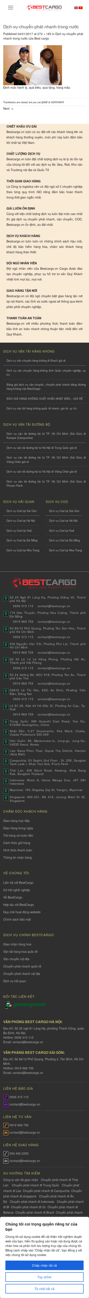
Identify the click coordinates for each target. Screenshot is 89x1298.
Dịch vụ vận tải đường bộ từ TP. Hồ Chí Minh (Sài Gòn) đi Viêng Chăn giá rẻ (46, 459)
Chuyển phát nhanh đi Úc (28, 1207)
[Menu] (10, 7)
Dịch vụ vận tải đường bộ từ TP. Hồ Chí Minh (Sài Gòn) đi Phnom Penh (46, 483)
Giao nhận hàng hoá (17, 944)
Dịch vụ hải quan (14, 981)
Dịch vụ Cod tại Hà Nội (20, 520)
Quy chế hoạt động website (22, 912)
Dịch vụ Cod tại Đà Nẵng (21, 540)
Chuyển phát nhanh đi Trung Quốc (35, 1185)
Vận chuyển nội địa (16, 959)
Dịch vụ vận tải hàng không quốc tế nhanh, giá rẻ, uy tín (41, 408)
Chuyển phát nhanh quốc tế (22, 966)
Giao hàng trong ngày (18, 828)
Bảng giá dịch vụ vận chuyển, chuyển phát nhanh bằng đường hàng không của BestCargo (46, 386)
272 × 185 (44, 34)
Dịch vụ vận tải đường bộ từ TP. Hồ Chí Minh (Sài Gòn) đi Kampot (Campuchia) (46, 436)
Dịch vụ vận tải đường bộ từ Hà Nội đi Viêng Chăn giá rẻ (41, 471)
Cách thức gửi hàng (16, 843)
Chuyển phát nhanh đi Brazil (34, 1212)
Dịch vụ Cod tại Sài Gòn (21, 511)
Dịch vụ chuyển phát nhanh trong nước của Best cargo (43, 36)
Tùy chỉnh (44, 1277)
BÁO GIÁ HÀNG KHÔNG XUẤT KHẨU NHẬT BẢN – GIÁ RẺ (44, 398)
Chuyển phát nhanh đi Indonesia (32, 1201)
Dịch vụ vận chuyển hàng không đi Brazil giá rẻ (35, 360)
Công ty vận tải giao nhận (20, 1180)
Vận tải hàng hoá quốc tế (20, 951)
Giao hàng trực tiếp (16, 820)
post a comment (53, 102)
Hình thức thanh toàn (17, 850)
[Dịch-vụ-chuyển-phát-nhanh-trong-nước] (32, 65)
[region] (44, 1257)
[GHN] (29, 1004)
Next (8, 108)
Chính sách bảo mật (17, 919)
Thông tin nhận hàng (17, 857)
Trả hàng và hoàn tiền (18, 835)
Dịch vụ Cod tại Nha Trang (22, 550)
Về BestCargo (12, 897)
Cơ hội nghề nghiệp (16, 890)
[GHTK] (8, 1004)
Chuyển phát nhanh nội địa (21, 973)
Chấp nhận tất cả (44, 1265)
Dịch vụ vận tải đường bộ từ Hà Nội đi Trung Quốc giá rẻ (41, 448)
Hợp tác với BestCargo (18, 904)
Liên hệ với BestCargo (18, 882)
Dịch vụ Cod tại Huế (19, 530)
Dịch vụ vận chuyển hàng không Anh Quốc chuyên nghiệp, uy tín (46, 372)
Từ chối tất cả (44, 1289)
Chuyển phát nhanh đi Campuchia (46, 1191)
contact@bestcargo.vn (27, 1042)
